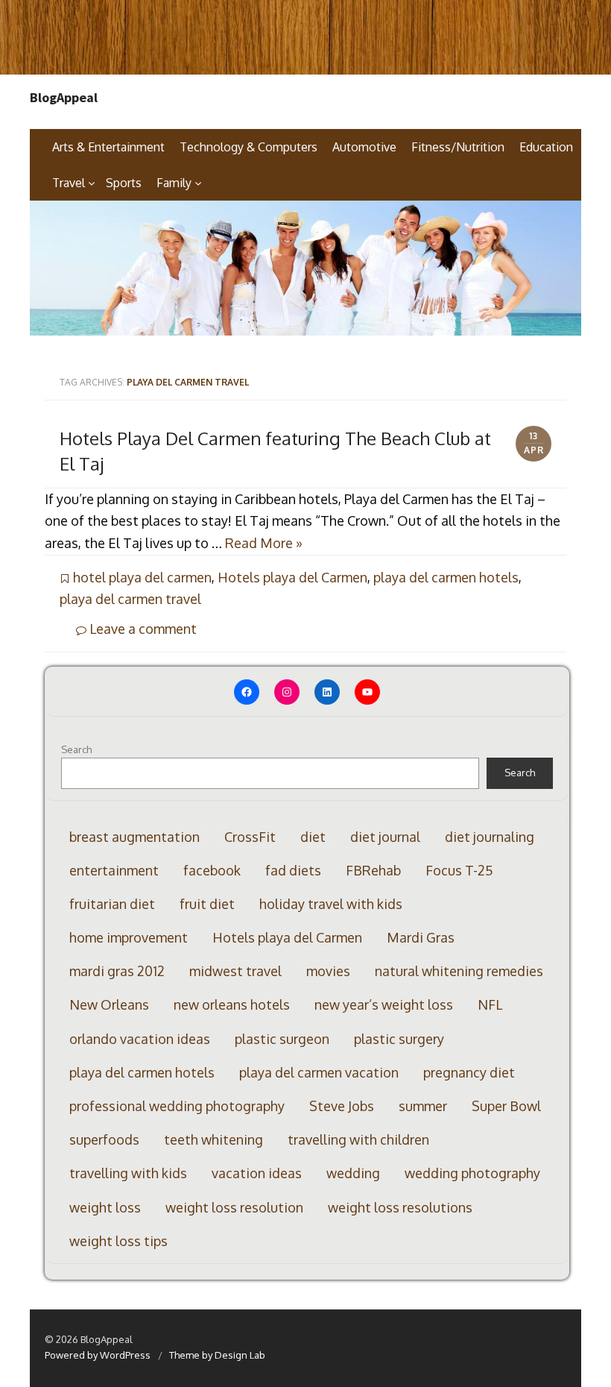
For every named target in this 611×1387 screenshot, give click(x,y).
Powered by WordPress (98, 1355)
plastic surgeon (282, 1039)
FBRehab (373, 870)
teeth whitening (213, 1139)
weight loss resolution (234, 1207)
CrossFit (250, 836)
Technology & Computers (248, 146)
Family (173, 182)
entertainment (114, 870)
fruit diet (207, 904)
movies (328, 971)
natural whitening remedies (459, 971)
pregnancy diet (469, 1072)
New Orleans (109, 1004)
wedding (353, 1173)
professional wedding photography (177, 1106)
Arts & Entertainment (108, 146)
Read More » (264, 543)
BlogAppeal (64, 97)
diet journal (385, 836)
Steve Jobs (341, 1106)
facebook (212, 870)
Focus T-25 (459, 870)
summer (423, 1106)
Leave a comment (141, 628)
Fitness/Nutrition (457, 146)
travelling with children (358, 1139)
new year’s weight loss (383, 1004)
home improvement (128, 937)
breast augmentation (134, 836)
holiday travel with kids (330, 904)
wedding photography (472, 1173)
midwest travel (235, 971)
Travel (68, 182)
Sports (124, 182)
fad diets (293, 870)
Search (76, 749)
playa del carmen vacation (319, 1072)
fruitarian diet (112, 904)
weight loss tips (118, 1241)
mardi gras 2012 (117, 971)
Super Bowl (506, 1106)
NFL (490, 1004)
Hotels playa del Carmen (292, 577)
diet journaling (489, 836)
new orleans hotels (232, 1004)
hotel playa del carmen (142, 577)
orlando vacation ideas (139, 1039)
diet (313, 836)
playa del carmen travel (130, 599)
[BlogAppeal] (305, 268)
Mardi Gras (421, 937)
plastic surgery (399, 1039)
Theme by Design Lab (217, 1355)
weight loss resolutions (400, 1207)
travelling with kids (128, 1173)
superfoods (104, 1139)
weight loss (105, 1207)
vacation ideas (257, 1173)
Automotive (364, 146)
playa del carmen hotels (446, 577)
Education (546, 146)
